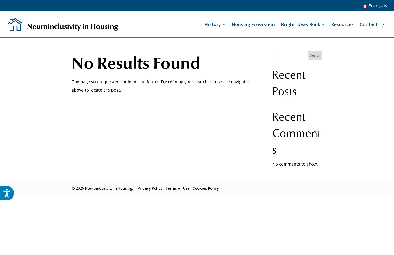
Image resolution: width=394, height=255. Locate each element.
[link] (374, 7)
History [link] (213, 25)
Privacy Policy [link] (149, 188)
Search (315, 55)
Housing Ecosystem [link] (253, 25)
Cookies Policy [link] (205, 188)
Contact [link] (369, 25)
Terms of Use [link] (177, 188)
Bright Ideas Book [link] (300, 25)
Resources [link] (342, 25)
